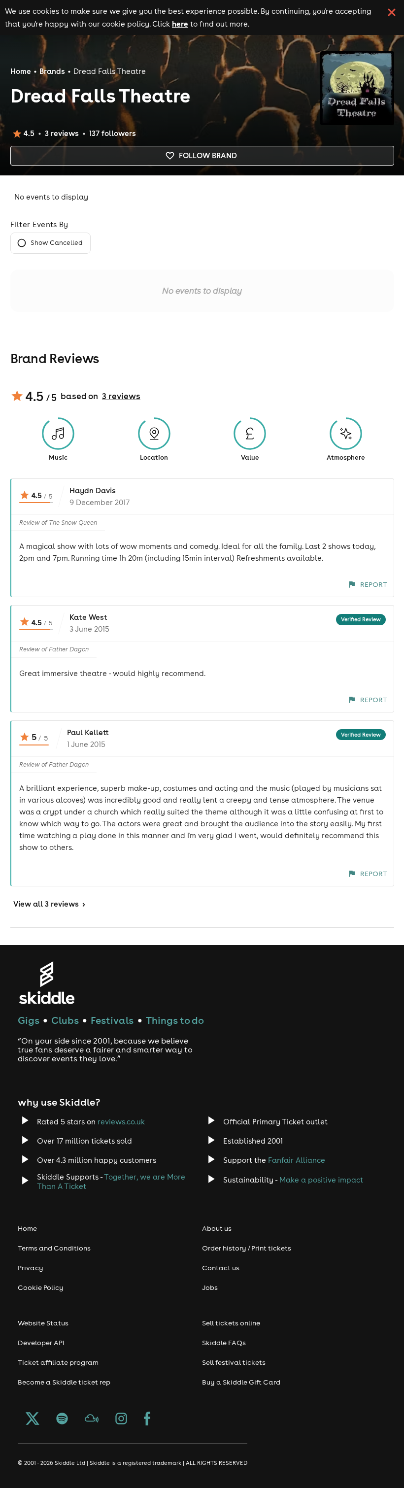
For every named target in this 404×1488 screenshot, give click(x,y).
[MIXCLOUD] (91, 1419)
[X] (32, 1419)
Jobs (210, 1287)
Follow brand (208, 155)
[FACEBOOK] (147, 1419)
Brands (52, 71)
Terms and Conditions (54, 1248)
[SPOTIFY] (62, 1419)
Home (20, 71)
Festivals (112, 1020)
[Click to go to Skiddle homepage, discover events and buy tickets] (46, 983)
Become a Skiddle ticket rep (64, 1382)
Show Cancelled (56, 242)
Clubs (65, 1020)
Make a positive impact (321, 1179)
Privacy (30, 1267)
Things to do (175, 1020)
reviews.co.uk (121, 1121)
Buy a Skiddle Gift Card (241, 1382)
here (180, 24)
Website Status (43, 1323)
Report (373, 584)
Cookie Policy (41, 1287)
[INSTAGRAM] (121, 1419)
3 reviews (121, 396)
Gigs (28, 1020)
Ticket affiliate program (58, 1362)
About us (217, 1228)
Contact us (220, 1267)
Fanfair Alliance (296, 1160)
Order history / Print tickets (246, 1248)
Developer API (41, 1342)
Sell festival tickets (234, 1362)
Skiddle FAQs (224, 1342)
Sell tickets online (231, 1323)
